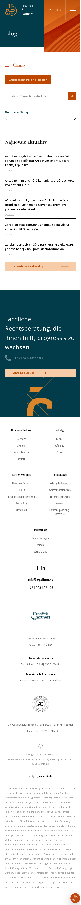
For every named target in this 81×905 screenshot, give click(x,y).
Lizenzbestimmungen (60, 497)
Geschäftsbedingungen (60, 490)
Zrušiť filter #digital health (28, 80)
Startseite (21, 439)
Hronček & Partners (21, 483)
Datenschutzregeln (40, 538)
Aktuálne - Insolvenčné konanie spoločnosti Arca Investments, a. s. (40, 182)
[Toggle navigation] (70, 10)
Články (19, 65)
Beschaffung (21, 503)
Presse (60, 452)
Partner (59, 439)
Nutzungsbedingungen (60, 483)
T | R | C (21, 490)
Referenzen (60, 445)
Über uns (21, 445)
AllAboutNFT (21, 510)
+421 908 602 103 (28, 358)
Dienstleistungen (21, 452)
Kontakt (21, 459)
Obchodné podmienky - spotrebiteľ (60, 512)
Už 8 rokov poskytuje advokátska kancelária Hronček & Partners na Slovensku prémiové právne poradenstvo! (36, 204)
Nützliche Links (40, 551)
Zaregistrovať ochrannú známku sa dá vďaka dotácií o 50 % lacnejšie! (37, 227)
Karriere (40, 545)
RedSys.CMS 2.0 (40, 763)
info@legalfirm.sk (40, 579)
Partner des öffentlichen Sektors (21, 497)
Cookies (60, 503)
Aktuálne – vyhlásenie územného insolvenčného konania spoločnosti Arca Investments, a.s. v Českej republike (39, 160)
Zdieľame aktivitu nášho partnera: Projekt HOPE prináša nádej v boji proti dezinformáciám (39, 246)
